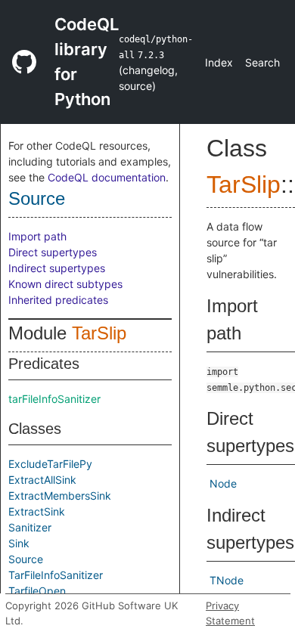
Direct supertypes (52, 252)
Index (219, 62)
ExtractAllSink (42, 479)
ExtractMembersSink (59, 495)
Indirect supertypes (56, 268)
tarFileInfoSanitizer (54, 398)
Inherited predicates (58, 299)
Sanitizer (29, 527)
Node (223, 483)
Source (36, 198)
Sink (19, 543)
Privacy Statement (230, 613)
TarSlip (99, 333)
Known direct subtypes (65, 283)
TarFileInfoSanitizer (55, 574)
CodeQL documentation (107, 177)
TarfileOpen (37, 590)
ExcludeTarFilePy (50, 463)
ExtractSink (36, 511)
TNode (227, 580)
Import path (37, 236)
